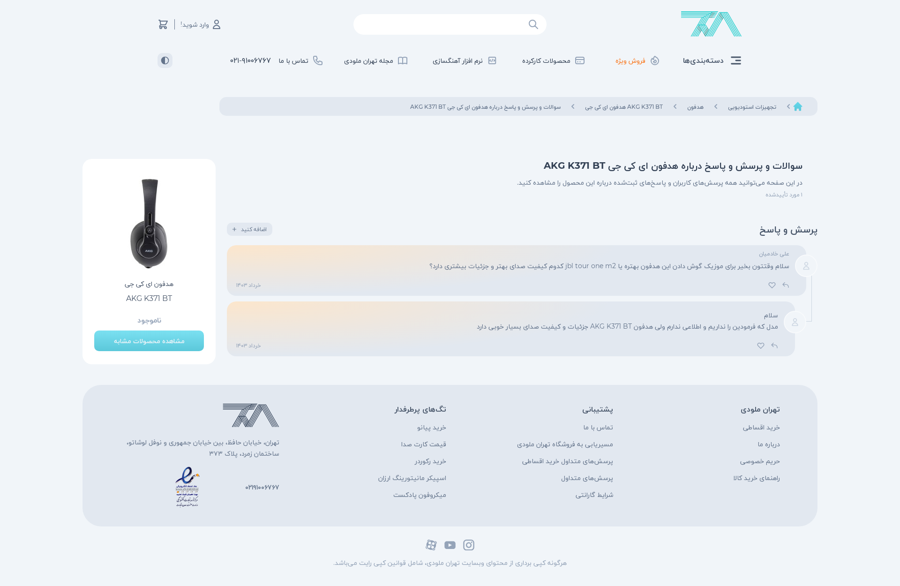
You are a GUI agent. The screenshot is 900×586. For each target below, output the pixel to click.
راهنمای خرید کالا (756, 477)
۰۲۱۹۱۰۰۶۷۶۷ (262, 487)
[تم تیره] (165, 60)
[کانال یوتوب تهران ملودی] (450, 545)
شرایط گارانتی (594, 494)
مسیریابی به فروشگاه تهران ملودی (565, 444)
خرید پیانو (431, 427)
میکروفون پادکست (419, 494)
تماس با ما (598, 427)
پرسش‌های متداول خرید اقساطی (567, 461)
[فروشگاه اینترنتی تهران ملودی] (711, 24)
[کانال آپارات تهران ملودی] (431, 545)
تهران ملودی (760, 409)
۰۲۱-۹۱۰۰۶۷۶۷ (250, 60)
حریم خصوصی (760, 461)
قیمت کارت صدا (423, 444)
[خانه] (797, 106)
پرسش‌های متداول (587, 477)
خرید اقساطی (761, 427)
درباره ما (769, 444)
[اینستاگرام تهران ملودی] (468, 545)
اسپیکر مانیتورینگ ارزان (412, 477)
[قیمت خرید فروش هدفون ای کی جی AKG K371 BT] (149, 223)
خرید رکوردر (430, 461)
